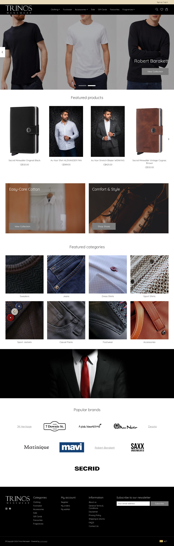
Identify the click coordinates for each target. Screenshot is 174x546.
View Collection (155, 71)
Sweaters (24, 296)
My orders (65, 505)
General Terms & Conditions (96, 506)
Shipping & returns (97, 519)
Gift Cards (102, 9)
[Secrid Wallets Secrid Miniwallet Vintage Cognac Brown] (149, 131)
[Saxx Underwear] (137, 447)
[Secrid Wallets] (87, 469)
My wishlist (65, 509)
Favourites (114, 9)
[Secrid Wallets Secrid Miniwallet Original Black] (24, 131)
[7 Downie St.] (54, 426)
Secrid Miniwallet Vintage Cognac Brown (149, 161)
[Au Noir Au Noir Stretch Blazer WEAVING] (108, 131)
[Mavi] (72, 447)
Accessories (149, 342)
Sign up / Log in (162, 2)
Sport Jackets (24, 342)
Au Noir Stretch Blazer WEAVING (107, 160)
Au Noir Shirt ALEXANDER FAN (66, 160)
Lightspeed (43, 541)
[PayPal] (161, 541)
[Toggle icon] (157, 9)
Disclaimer (93, 511)
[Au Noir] (125, 426)
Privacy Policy (95, 515)
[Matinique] (36, 447)
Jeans (66, 296)
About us (92, 502)
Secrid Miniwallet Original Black (24, 160)
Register (64, 502)
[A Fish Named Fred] (90, 426)
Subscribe (159, 503)
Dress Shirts (108, 296)
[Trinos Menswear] (18, 9)
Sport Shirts (149, 296)
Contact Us (93, 526)
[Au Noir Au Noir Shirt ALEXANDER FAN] (66, 131)
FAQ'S (91, 522)
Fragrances (38, 523)
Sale (93, 9)
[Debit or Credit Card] (165, 541)
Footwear (67, 9)
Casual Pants (66, 342)
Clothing (36, 502)
